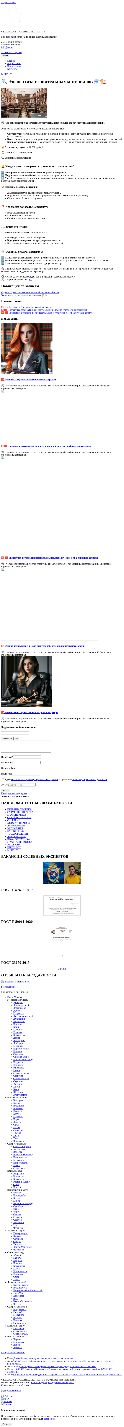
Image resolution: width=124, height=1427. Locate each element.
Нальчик (17, 1320)
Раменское (18, 1067)
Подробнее (49, 1418)
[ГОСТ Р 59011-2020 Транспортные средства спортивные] (62, 956)
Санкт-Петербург (22, 1146)
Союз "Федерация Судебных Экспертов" (52, 1382)
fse (30, 279)
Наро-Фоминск (21, 1048)
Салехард (18, 1238)
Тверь (16, 1135)
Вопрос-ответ (14, 63)
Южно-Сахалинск (22, 1301)
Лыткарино (19, 1040)
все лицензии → (9, 986)
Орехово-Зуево (21, 1057)
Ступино (18, 1081)
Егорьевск (18, 1013)
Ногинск (17, 1051)
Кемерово (18, 1263)
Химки (17, 1086)
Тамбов (17, 1133)
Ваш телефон (8, 768)
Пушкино (18, 1065)
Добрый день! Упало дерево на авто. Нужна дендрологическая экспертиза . (57, 1366)
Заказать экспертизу (11, 52)
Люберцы (18, 1043)
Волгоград (18, 1176)
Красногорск (20, 1035)
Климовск (18, 1024)
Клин (16, 1027)
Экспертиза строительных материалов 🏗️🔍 (24, 295)
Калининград (20, 1157)
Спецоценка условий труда (15, 1385)
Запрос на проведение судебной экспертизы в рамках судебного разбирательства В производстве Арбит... (67, 1374)
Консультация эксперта (13, 1352)
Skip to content (8, 2)
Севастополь (19, 1331)
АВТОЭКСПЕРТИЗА (18, 823)
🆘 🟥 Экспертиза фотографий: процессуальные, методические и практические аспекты (47, 312)
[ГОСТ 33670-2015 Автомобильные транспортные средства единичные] (62, 969)
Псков (16, 1165)
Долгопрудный (21, 1005)
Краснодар (18, 1179)
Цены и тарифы (15, 66)
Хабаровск (18, 1296)
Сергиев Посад (21, 1073)
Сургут (17, 1241)
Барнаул (17, 1257)
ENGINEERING (15, 831)
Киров (16, 1200)
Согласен (6, 1424)
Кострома (18, 1116)
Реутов (16, 1070)
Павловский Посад (23, 1059)
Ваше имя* (7, 762)
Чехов (16, 1089)
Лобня (16, 1037)
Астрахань (18, 1173)
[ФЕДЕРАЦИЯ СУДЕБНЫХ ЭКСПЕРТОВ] (12, 26)
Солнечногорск (21, 1078)
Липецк (17, 1122)
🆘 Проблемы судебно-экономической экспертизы (27, 307)
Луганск (17, 1347)
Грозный (17, 1312)
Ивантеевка (19, 1021)
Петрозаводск (20, 1162)
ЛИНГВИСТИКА (16, 836)
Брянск (17, 1103)
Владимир (18, 1105)
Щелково (18, 1092)
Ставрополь (19, 1323)
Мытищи (18, 1046)
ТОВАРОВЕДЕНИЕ (18, 833)
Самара (17, 1214)
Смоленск (18, 1130)
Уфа (15, 1225)
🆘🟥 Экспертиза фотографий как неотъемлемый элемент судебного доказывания (44, 310)
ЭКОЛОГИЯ (14, 844)
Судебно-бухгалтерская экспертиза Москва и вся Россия (30, 292)
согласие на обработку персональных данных (34, 779)
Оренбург (18, 1206)
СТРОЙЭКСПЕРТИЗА (19, 817)
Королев (17, 1032)
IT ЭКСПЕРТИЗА (16, 814)
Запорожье (18, 1342)
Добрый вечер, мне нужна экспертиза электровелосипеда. (43, 1358)
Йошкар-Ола (19, 1195)
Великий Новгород (23, 1154)
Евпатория (18, 1328)
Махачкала (18, 1315)
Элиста (17, 1187)
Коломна (17, 1029)
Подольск (18, 1062)
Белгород (18, 1100)
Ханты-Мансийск (22, 1247)
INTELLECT (14, 847)
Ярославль (18, 1141)
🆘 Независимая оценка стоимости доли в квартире (29, 712)
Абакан (17, 1255)
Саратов (17, 1219)
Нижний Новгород (23, 1203)
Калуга (17, 1114)
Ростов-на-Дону (21, 1181)
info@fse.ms (7, 47)
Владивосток (20, 1287)
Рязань (16, 1127)
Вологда (17, 1152)
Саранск (17, 1217)
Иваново (17, 1111)
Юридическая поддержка (14, 793)
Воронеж (18, 1108)
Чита (15, 1298)
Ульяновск (18, 1222)
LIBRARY (6, 74)
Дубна (16, 1010)
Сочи (16, 1184)
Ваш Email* (7, 757)
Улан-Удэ (18, 1293)
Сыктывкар (19, 1168)
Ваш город (6, 773)
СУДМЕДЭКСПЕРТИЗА (20, 812)
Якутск (17, 1304)
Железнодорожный (23, 1016)
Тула (15, 1138)
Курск (16, 1119)
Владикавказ (19, 1309)
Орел (16, 1124)
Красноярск (19, 1266)
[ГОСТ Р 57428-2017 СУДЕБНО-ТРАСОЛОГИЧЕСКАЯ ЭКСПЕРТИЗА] (62, 915)
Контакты (12, 69)
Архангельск (20, 1149)
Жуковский (19, 1018)
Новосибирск (20, 1271)
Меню (5, 55)
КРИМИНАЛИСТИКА (19, 809)
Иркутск (17, 1260)
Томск (16, 1279)
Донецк (17, 1344)
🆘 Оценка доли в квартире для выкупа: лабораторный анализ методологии (43, 646)
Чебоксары (18, 1228)
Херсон (17, 1339)
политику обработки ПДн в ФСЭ (89, 779)
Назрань (17, 1317)
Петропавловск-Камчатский (27, 1290)
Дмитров (18, 1002)
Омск (16, 1277)
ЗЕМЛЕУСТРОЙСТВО (19, 842)
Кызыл (16, 1268)
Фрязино (17, 1084)
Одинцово (18, 1054)
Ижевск (17, 1192)
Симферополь (20, 1334)
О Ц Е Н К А (14, 820)
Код (16, 739)
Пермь (16, 1211)
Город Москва (14, 997)
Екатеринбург (20, 1233)
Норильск (18, 1274)
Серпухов (18, 1076)
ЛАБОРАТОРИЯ (16, 825)
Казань (16, 1198)
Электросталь (20, 1095)
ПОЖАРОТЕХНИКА (18, 839)
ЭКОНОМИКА (15, 828)
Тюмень (17, 1244)
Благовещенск (20, 1285)
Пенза (16, 1209)
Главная (11, 60)
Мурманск (18, 1160)
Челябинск (18, 1249)
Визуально (7, 739)
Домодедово (19, 1008)
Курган (17, 1236)
